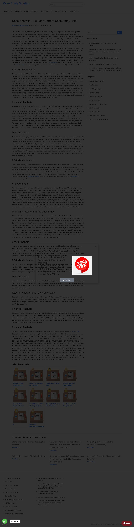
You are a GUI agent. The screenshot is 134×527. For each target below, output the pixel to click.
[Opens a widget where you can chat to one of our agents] (126, 523)
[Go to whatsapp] (4, 521)
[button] (95, 246)
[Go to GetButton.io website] (5, 525)
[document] (67, 263)
